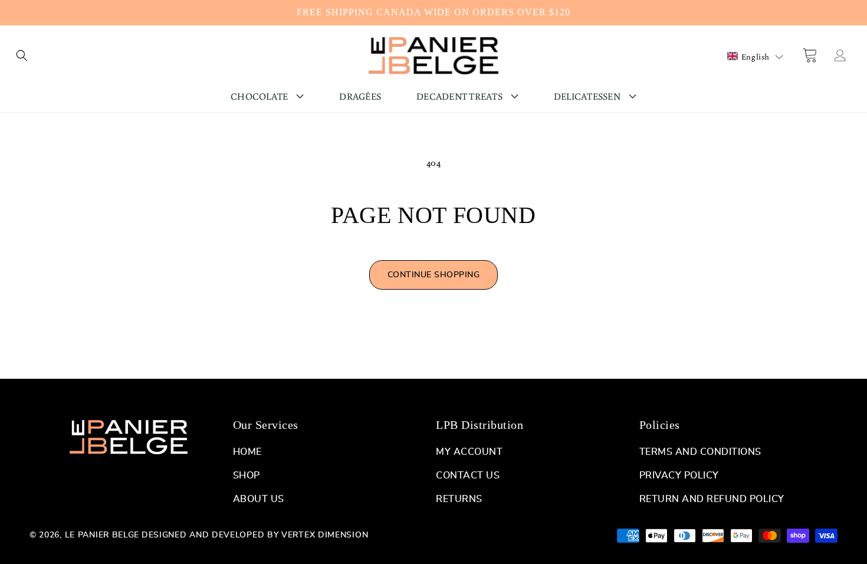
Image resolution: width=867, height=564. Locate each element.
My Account (469, 452)
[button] (22, 55)
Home (247, 452)
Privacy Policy (679, 475)
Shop (246, 475)
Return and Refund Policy (711, 499)
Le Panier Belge (102, 535)
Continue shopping (433, 275)
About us (258, 499)
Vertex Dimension (324, 535)
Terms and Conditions (700, 452)
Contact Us (468, 475)
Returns (459, 499)
